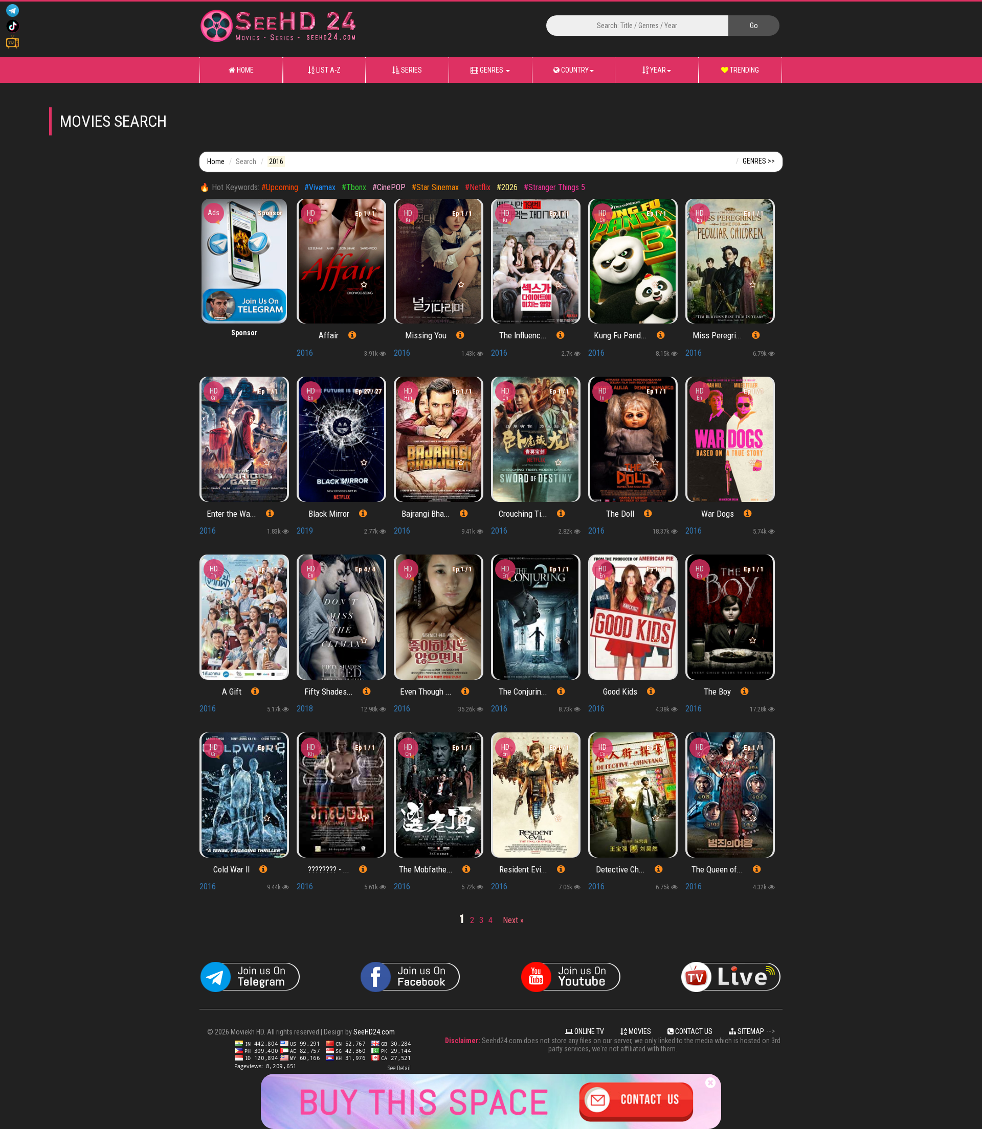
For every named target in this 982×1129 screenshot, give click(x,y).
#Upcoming (279, 187)
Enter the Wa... (231, 514)
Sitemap (750, 1031)
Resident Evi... (523, 869)
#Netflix (477, 187)
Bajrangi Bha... (425, 514)
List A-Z (328, 70)
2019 (305, 531)
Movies (639, 1031)
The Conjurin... (523, 691)
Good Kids (620, 691)
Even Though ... (426, 691)
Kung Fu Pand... (620, 335)
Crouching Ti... (523, 514)
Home (244, 70)
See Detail (399, 1068)
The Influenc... (523, 335)
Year (657, 70)
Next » (513, 920)
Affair (329, 335)
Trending (743, 70)
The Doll (620, 514)
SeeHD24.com (374, 1032)
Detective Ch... (620, 869)
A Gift (231, 691)
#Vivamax (320, 187)
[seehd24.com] (336, 29)
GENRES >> (759, 161)
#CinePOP (389, 187)
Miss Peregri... (717, 335)
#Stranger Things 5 (554, 187)
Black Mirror (328, 514)
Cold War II (231, 869)
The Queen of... (717, 869)
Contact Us (693, 1031)
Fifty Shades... (328, 691)
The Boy (717, 691)
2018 (305, 708)
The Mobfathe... (426, 869)
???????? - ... (328, 869)
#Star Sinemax (435, 187)
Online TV (588, 1031)
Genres (491, 70)
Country (574, 70)
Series (410, 70)
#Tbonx (354, 187)
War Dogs (717, 514)
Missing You (426, 335)
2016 (305, 353)
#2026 (508, 187)
